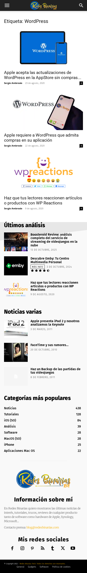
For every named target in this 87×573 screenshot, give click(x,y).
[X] (62, 548)
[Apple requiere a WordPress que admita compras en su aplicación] (43, 110)
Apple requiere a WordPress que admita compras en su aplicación (41, 138)
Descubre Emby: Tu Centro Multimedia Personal (50, 260)
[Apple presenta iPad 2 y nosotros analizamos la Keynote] (16, 328)
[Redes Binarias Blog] (43, 479)
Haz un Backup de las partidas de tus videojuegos (56, 371)
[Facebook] (12, 548)
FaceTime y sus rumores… (50, 345)
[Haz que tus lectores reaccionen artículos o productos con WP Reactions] (43, 173)
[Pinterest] (32, 548)
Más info (37, 267)
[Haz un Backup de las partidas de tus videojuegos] (16, 376)
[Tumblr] (52, 548)
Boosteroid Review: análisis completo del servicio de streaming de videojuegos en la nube (54, 240)
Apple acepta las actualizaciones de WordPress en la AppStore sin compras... (42, 75)
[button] (6, 5)
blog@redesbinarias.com (43, 527)
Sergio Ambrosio (13, 82)
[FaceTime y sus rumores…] (16, 352)
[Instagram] (22, 548)
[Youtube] (73, 548)
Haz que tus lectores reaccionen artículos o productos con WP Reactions (43, 200)
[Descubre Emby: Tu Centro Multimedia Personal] (16, 265)
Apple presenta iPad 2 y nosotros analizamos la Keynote (55, 323)
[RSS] (42, 548)
